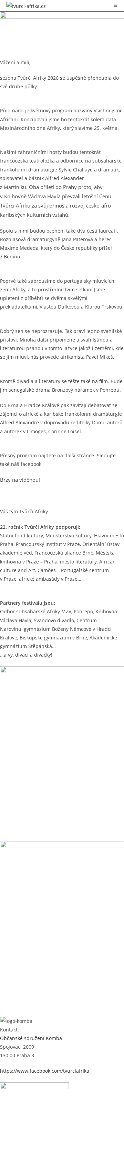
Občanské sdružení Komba (31, 1038)
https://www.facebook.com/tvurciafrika (44, 1071)
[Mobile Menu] (116, 5)
